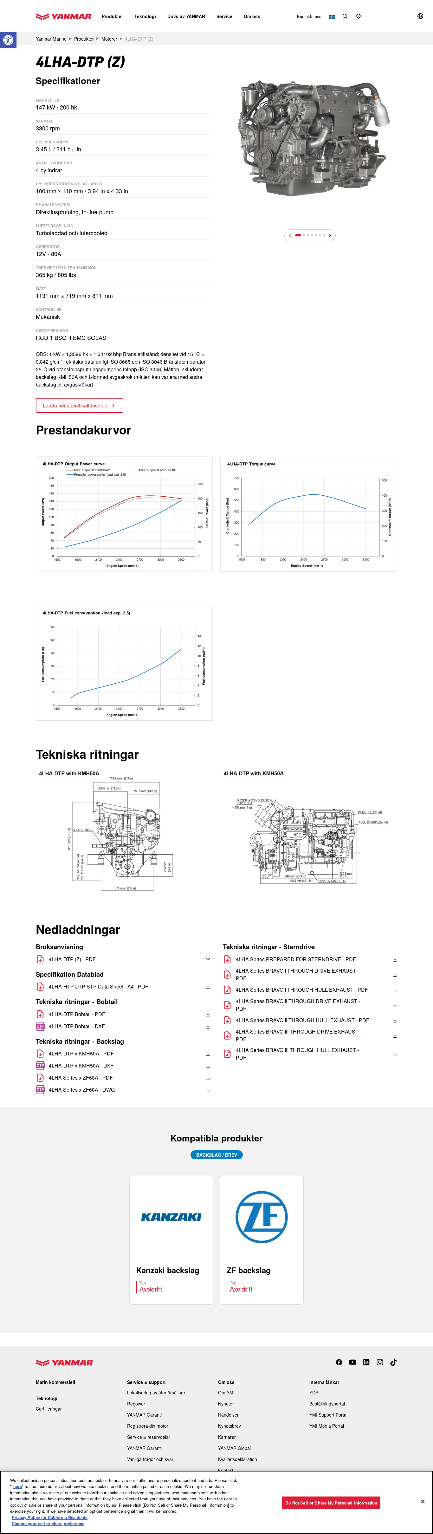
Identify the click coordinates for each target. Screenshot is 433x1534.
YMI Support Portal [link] (328, 1415)
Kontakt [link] (225, 1470)
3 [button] (308, 235)
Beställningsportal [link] (327, 1403)
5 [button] (316, 235)
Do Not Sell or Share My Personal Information (331, 1503)
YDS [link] (313, 1392)
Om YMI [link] (226, 1392)
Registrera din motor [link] (147, 1426)
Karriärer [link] (227, 1437)
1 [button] (298, 235)
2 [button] (304, 235)
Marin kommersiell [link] (55, 1382)
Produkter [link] (84, 39)
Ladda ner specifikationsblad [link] (76, 405)
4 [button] (312, 235)
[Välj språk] (194, 959)
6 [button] (320, 235)
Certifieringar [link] (49, 1408)
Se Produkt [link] (171, 1240)
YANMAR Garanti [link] (144, 1415)
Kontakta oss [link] (309, 16)
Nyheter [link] (226, 1403)
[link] (8, 40)
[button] (112, 16)
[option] (310, 139)
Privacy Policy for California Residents (49, 1517)
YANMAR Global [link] (234, 1448)
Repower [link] (136, 1403)
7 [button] (324, 235)
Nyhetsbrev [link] (229, 1426)
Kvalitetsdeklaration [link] (237, 1459)
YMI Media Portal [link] (326, 1426)
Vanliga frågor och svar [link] (150, 1459)
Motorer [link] (109, 39)
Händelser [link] (228, 1415)
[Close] (423, 1502)
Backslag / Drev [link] (216, 1155)
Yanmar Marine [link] (51, 39)
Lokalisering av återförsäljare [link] (156, 1392)
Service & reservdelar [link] (148, 1437)
